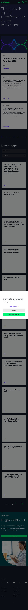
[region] (14, 305)
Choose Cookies (14, 306)
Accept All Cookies (14, 314)
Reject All (14, 310)
